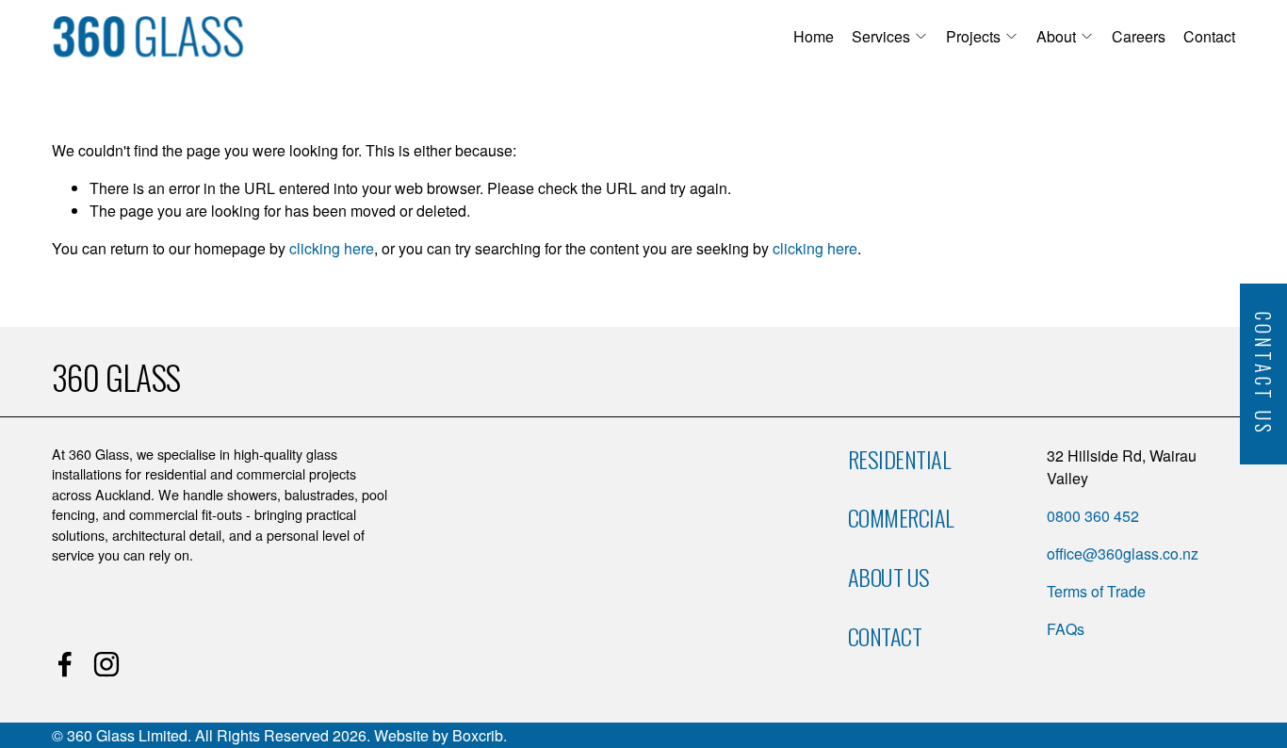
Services (881, 36)
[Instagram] (106, 664)
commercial (900, 517)
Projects (973, 36)
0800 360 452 (1093, 516)
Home (813, 36)
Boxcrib (477, 735)
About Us (889, 577)
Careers (1138, 36)
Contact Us (1263, 374)
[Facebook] (65, 664)
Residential (899, 459)
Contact (1209, 36)
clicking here (331, 248)
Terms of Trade (1096, 591)
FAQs (1065, 629)
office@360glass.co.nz (1122, 553)
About (1056, 36)
